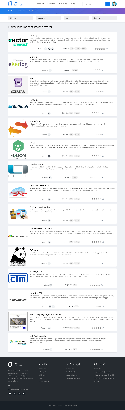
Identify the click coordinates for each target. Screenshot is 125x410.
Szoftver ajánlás (44, 381)
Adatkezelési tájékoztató (102, 372)
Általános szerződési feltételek (104, 375)
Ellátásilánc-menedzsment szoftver (39, 11)
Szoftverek (51, 4)
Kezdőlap (40, 4)
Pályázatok (63, 4)
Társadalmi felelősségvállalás (104, 378)
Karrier (96, 381)
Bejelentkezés (70, 372)
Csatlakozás (70, 369)
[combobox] (96, 4)
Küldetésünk (43, 375)
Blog (73, 4)
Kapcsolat (97, 369)
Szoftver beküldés (72, 375)
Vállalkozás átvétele (73, 378)
